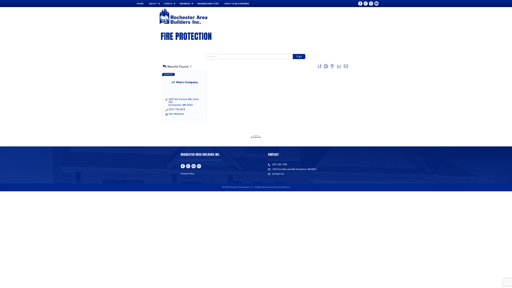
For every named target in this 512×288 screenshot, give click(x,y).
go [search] (300, 56)
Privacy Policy (187, 174)
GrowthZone (284, 187)
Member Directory (208, 3)
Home (140, 3)
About (153, 3)
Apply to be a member (236, 3)
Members (185, 3)
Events (168, 3)
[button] (164, 66)
